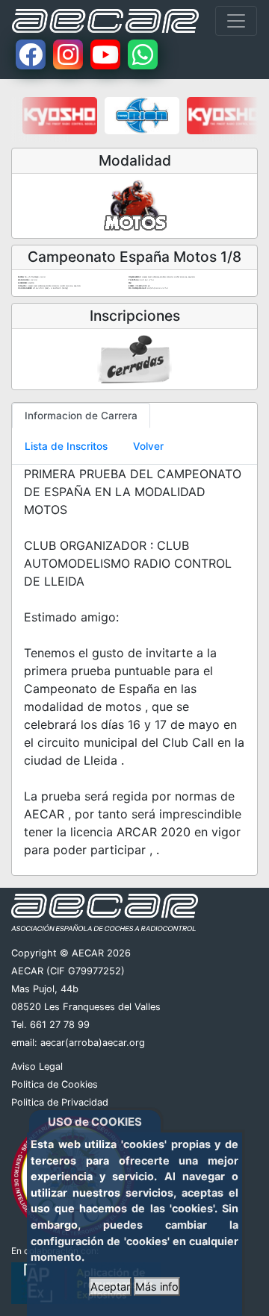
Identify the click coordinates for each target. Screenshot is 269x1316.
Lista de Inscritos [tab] (66, 446)
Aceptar (110, 1286)
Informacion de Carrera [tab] (81, 416)
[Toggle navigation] (236, 21)
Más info (157, 1286)
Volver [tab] (148, 446)
